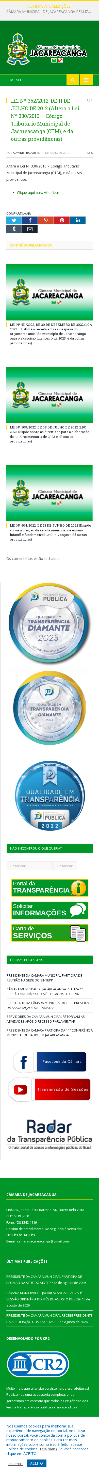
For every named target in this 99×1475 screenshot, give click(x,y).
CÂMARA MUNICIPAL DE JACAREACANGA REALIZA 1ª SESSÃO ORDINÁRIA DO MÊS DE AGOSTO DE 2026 (50, 11)
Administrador (24, 153)
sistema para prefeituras (69, 1388)
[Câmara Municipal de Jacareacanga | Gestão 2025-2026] (49, 48)
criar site (37, 1388)
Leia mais (48, 1448)
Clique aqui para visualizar (38, 192)
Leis (90, 153)
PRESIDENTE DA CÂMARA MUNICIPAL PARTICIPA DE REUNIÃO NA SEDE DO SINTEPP (44, 978)
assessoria (41, 1394)
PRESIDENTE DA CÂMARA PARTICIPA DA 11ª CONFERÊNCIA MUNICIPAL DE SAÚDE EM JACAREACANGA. (50, 1033)
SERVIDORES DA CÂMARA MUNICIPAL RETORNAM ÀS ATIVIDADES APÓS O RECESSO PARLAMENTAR (46, 1019)
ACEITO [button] (36, 1463)
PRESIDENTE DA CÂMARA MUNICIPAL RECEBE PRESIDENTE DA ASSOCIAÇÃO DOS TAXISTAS (50, 1005)
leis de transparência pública (28, 1407)
